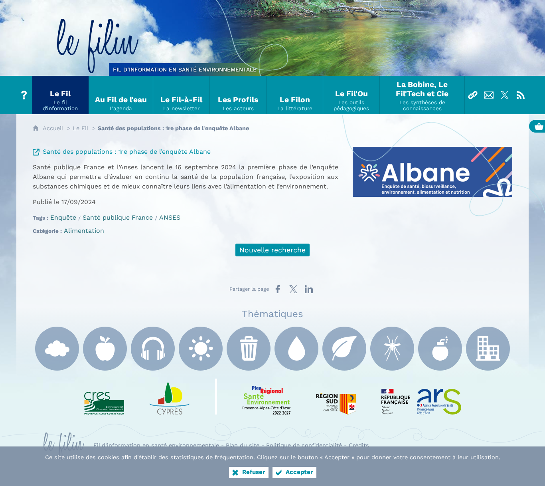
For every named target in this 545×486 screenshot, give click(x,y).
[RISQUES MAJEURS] (440, 349)
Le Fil (80, 128)
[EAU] (296, 349)
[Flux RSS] (521, 95)
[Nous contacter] (489, 95)
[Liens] (473, 95)
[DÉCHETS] (249, 349)
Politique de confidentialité (304, 445)
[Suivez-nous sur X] (505, 95)
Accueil (53, 128)
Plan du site (242, 445)
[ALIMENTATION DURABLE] (105, 349)
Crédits (359, 445)
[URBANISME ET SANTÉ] (488, 349)
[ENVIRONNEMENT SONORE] (153, 349)
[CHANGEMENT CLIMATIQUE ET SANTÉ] (201, 349)
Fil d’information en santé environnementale (156, 445)
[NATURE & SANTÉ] (344, 349)
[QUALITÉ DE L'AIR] (57, 349)
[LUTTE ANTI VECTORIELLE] (392, 349)
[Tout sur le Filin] (24, 95)
